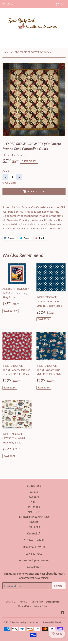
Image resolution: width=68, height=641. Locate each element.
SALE (34, 502)
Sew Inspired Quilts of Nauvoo (26, 622)
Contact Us (11, 601)
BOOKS (34, 521)
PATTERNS (34, 526)
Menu (10, 4)
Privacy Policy (40, 606)
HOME (34, 492)
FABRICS (34, 497)
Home (5, 52)
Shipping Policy (53, 601)
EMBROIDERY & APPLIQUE (34, 516)
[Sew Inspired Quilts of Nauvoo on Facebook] (62, 612)
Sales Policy (37, 601)
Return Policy (24, 606)
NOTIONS (34, 511)
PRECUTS (34, 507)
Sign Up (58, 586)
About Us (24, 601)
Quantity (7, 171)
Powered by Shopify (52, 622)
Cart (63, 4)
